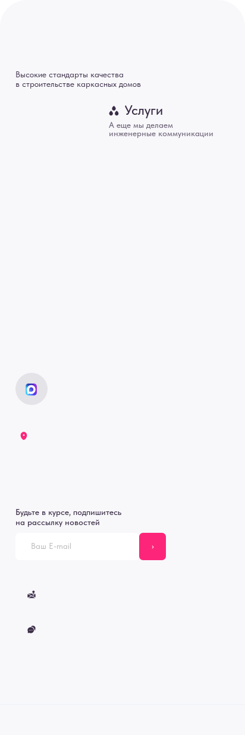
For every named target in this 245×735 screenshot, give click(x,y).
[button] (80, 629)
